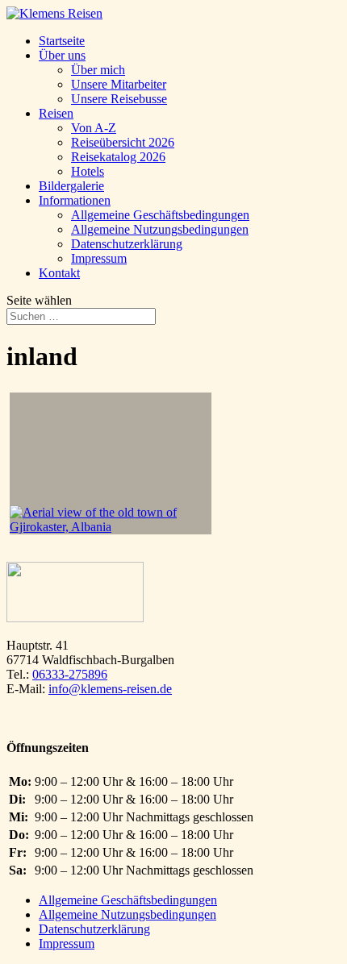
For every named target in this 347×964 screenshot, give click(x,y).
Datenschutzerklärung (126, 244)
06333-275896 (69, 674)
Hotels (87, 171)
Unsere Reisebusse (119, 99)
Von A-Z (93, 128)
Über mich (98, 70)
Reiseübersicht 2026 (122, 142)
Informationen (75, 200)
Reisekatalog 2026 (118, 157)
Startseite (62, 41)
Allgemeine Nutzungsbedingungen (160, 229)
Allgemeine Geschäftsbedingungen (160, 215)
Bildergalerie (71, 186)
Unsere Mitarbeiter (118, 84)
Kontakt (59, 273)
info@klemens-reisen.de (110, 689)
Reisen (56, 113)
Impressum (99, 258)
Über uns (62, 55)
